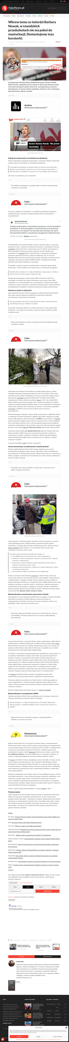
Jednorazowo (13, 882)
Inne (60, 1007)
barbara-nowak (17, 940)
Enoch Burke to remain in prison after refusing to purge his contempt (39, 861)
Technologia (28, 15)
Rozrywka (61, 1014)
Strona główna (7, 15)
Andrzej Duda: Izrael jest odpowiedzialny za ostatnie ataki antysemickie (38, 1006)
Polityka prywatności (20, 1039)
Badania (46, 15)
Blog (23, 1)
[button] (66, 1027)
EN (62, 1)
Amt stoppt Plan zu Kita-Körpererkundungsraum (26, 822)
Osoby (60, 1010)
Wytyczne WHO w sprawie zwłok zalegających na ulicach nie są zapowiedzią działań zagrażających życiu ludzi (38, 1025)
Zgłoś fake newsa (30, 1)
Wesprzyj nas (38, 1)
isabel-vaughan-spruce (33, 940)
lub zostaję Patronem (26, 882)
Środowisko (40, 15)
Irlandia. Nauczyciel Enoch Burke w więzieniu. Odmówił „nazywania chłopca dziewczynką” (33, 851)
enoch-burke (24, 940)
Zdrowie (34, 15)
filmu (25, 427)
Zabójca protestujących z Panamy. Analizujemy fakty (24, 946)
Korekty (45, 1)
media (57, 643)
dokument (32, 752)
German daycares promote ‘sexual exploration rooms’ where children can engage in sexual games (34, 818)
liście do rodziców (13, 548)
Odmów (38, 1036)
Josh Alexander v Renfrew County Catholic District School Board (34, 840)
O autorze (21, 956)
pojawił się (34, 575)
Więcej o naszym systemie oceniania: (35, 107)
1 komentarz (12, 44)
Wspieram (47, 891)
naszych (41, 690)
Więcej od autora (47, 956)
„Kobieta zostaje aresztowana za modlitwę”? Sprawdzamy (33, 835)
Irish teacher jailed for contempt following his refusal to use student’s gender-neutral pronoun (33, 857)
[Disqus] (34, 920)
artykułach (47, 690)
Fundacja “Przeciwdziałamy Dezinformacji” (11, 1)
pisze (12, 760)
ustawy (39, 400)
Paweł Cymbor (42, 42)
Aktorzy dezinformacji (51, 1005)
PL (65, 1)
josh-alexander (49, 940)
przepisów (20, 398)
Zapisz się (11, 897)
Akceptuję (19, 1036)
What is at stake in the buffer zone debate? (28, 826)
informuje (22, 253)
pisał (24, 443)
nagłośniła (11, 249)
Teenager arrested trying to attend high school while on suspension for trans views (33, 845)
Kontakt (51, 1)
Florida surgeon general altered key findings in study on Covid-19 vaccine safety (33, 866)
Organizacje (51, 1010)
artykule (57, 419)
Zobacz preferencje (57, 1036)
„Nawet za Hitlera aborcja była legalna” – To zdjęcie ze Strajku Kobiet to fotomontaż (38, 1015)
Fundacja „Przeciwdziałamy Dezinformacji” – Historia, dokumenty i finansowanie (46, 1039)
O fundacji (52, 15)
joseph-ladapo (41, 940)
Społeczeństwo (20, 15)
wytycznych (11, 408)
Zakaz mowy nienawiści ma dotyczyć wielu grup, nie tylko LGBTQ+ (43, 947)
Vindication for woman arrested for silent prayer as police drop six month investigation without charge (34, 830)
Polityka (13, 15)
